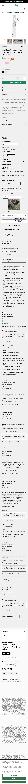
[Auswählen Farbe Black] (3, 72)
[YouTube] (11, 669)
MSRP (2, 57)
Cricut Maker (16, 12)
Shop (2, 12)
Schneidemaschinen (8, 12)
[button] (23, 46)
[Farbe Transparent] (6, 72)
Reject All (14, 778)
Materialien (22, 12)
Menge (3, 78)
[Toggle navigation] (3, 5)
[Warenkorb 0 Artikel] (25, 5)
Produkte (5, 635)
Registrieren (6, 653)
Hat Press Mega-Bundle (15, 1)
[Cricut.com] (14, 5)
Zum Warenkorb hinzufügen (14, 82)
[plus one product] (24, 78)
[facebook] (2, 669)
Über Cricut (5, 631)
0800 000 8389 (12, 658)
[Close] (25, 761)
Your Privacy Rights (14, 775)
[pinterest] (8, 669)
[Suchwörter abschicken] (24, 9)
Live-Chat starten (10, 664)
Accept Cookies (14, 781)
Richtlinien (5, 639)
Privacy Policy (7, 772)
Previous (1, 1)
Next (26, 1)
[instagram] (5, 669)
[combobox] (14, 9)
